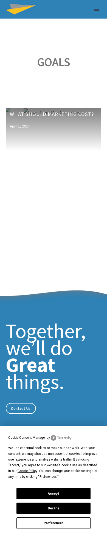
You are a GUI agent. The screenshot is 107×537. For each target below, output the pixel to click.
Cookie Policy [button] (27, 471)
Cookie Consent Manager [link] (27, 438)
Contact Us (21, 408)
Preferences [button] (48, 477)
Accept (53, 494)
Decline (53, 508)
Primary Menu (96, 9)
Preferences (54, 523)
